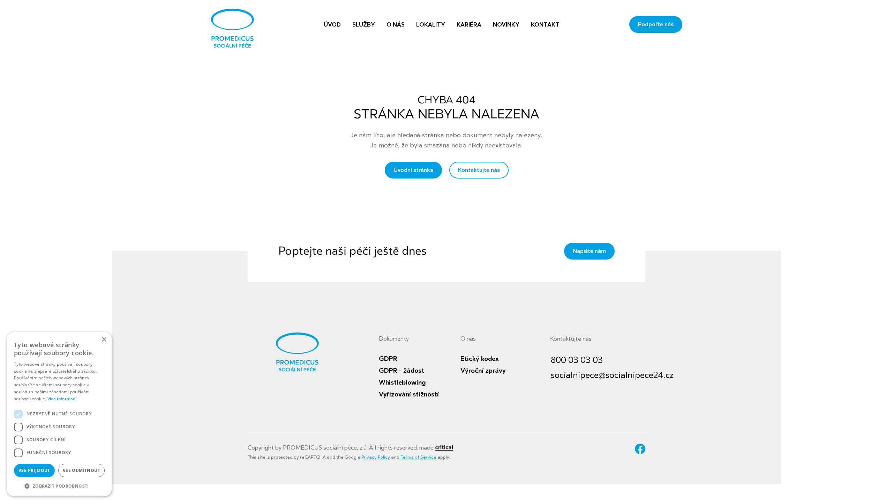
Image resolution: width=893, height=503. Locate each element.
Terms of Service (418, 457)
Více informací (61, 399)
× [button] (103, 339)
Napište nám (589, 251)
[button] (59, 485)
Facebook (640, 449)
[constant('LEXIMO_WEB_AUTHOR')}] (444, 447)
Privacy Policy (375, 457)
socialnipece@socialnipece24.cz (612, 375)
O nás (468, 338)
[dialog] (59, 414)
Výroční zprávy (483, 370)
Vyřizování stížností (409, 394)
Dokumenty (394, 338)
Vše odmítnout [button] (81, 470)
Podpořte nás (656, 24)
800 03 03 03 (577, 360)
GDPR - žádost (401, 370)
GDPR (388, 359)
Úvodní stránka (413, 170)
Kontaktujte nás (479, 170)
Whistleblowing (402, 382)
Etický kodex (479, 359)
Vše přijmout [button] (34, 470)
